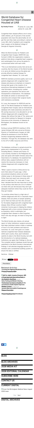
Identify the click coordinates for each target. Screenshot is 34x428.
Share (4, 259)
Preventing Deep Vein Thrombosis (12, 293)
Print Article (6, 263)
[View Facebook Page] (2, 344)
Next (19, 395)
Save (16, 259)
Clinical (10, 254)
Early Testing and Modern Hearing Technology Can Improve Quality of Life (14, 282)
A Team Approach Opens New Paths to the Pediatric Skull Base (13, 278)
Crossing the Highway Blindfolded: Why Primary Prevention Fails (14, 270)
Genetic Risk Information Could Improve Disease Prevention (14, 289)
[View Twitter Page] (5, 344)
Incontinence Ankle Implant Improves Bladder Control (13, 285)
